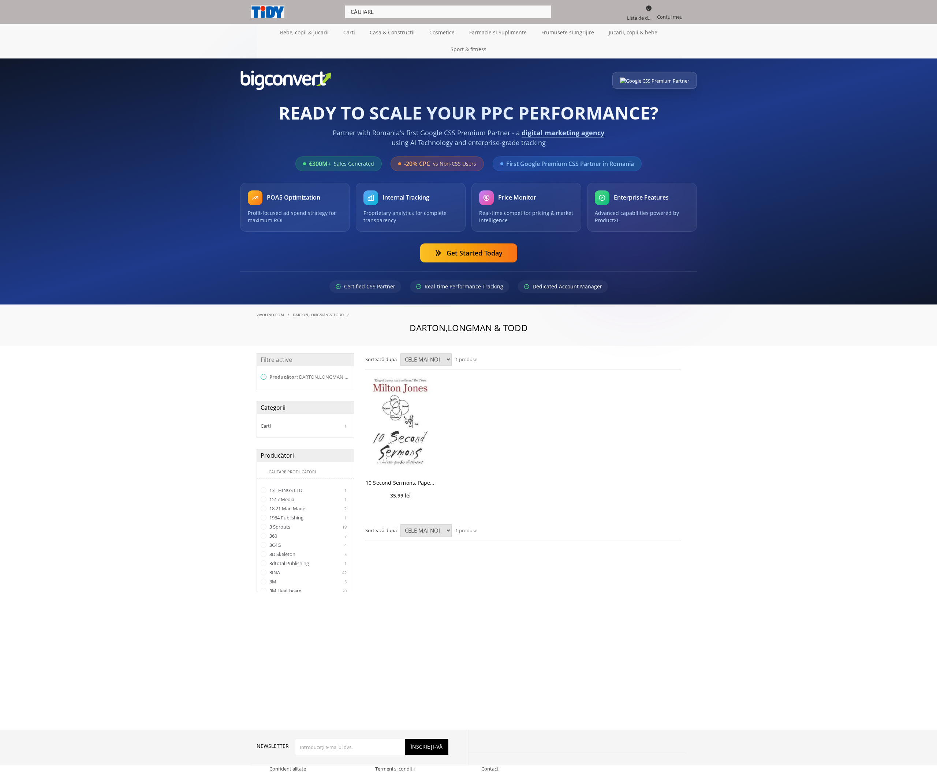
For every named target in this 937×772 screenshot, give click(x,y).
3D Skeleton (307, 554)
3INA (307, 572)
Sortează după (381, 359)
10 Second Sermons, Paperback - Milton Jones (401, 482)
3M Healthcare (307, 590)
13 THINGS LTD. (307, 490)
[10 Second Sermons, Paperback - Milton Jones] (401, 422)
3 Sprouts (307, 526)
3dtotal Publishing (307, 563)
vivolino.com (270, 314)
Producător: (309, 377)
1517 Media (307, 499)
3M (307, 581)
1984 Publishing (307, 517)
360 (307, 536)
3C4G (307, 545)
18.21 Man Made (307, 508)
